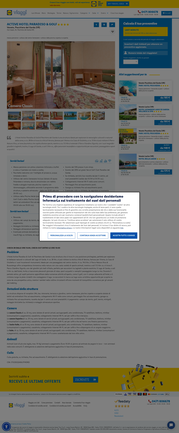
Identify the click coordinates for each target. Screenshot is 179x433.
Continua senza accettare (93, 235)
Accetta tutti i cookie (124, 235)
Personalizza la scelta (61, 235)
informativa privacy (64, 228)
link (121, 228)
